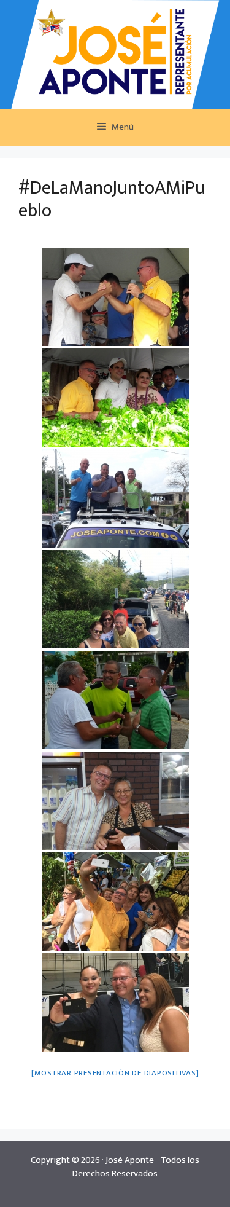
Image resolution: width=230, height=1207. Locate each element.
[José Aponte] (115, 54)
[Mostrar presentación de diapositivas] (115, 1073)
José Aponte (129, 1160)
